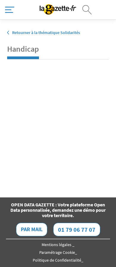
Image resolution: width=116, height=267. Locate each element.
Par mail (32, 229)
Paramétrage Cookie (57, 252)
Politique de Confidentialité (57, 260)
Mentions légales (57, 244)
